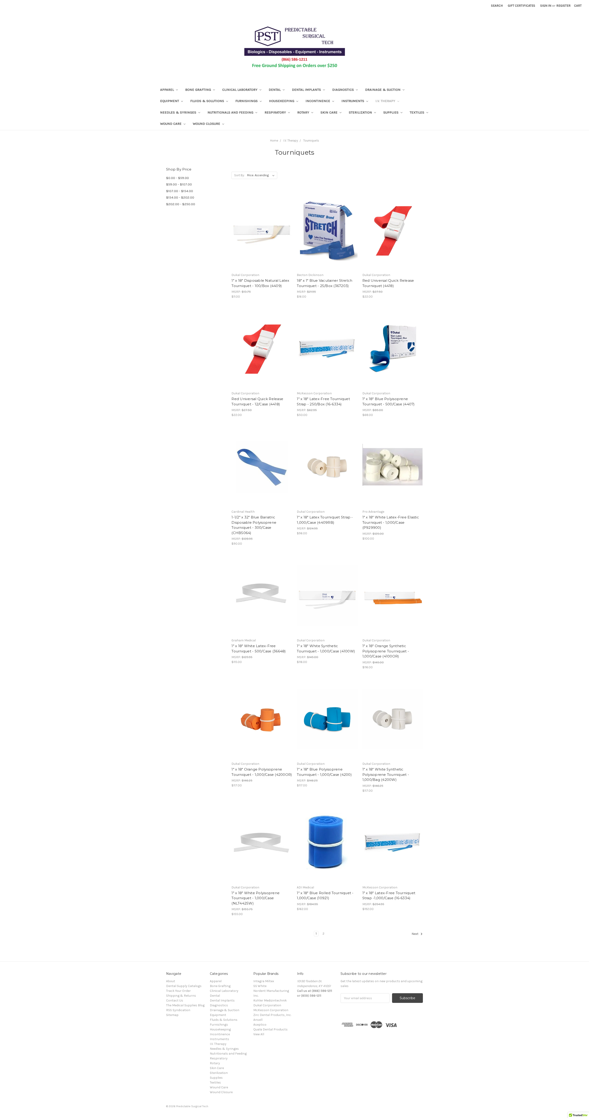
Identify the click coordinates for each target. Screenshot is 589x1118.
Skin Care (329, 112)
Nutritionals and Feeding (231, 112)
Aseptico (259, 1025)
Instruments (353, 101)
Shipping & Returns (181, 996)
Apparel (167, 90)
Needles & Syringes (178, 112)
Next (415, 934)
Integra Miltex (263, 981)
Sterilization (361, 112)
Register (563, 6)
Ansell (258, 1020)
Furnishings (247, 101)
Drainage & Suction (383, 90)
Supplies (391, 112)
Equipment (170, 101)
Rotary (303, 112)
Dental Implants (307, 90)
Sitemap (172, 1015)
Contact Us (174, 1000)
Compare (260, 234)
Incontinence (318, 101)
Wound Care (171, 124)
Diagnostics (343, 90)
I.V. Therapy (385, 101)
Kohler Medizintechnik (270, 1000)
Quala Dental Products (270, 1029)
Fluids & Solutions (207, 101)
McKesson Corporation (270, 1010)
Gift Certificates (521, 6)
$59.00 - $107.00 (179, 184)
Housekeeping (282, 101)
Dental (275, 90)
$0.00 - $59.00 (177, 178)
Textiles (417, 112)
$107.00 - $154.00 (179, 191)
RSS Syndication (178, 1010)
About (170, 981)
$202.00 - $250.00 (180, 204)
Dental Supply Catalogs (184, 986)
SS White (259, 986)
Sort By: (239, 175)
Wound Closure (207, 124)
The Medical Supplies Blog (185, 1005)
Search (497, 6)
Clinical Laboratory (240, 90)
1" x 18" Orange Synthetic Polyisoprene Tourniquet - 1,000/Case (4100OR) (385, 651)
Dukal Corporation (267, 1005)
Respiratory (276, 112)
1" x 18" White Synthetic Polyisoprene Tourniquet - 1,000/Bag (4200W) (385, 774)
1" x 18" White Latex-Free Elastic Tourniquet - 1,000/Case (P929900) (390, 522)
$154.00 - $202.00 (180, 197)
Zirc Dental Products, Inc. (272, 1015)
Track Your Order (178, 991)
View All (258, 1034)
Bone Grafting (198, 90)
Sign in (545, 6)
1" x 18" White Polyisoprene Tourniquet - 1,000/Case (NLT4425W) (255, 898)
